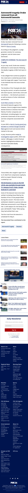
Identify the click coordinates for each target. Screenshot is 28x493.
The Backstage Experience (4, 431)
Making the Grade (16, 366)
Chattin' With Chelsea (5, 409)
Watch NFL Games (5, 454)
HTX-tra (15, 451)
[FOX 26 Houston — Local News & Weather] (5, 2)
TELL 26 (2, 350)
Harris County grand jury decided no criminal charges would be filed (13, 126)
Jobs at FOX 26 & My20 (18, 436)
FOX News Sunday (17, 357)
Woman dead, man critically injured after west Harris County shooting (9, 240)
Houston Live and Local (4, 418)
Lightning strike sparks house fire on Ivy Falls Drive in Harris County (10, 252)
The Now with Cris (5, 427)
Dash (14, 392)
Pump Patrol (3, 396)
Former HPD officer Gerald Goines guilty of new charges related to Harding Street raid (16, 288)
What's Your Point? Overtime (5, 412)
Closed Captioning (17, 446)
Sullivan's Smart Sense (17, 359)
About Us (15, 424)
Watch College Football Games (6, 456)
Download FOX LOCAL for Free (12, 270)
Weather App (4, 394)
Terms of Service (15, 337)
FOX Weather (4, 398)
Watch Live (22, 2)
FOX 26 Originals (17, 401)
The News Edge (4, 407)
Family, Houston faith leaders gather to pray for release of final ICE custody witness (17, 294)
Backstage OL (4, 429)
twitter (13, 478)
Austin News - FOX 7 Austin (5, 369)
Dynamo (15, 390)
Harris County (11, 46)
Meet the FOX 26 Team (16, 428)
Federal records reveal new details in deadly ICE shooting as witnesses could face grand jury (10, 263)
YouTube (3, 354)
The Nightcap (4, 405)
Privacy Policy (15, 336)
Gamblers (15, 394)
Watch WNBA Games (5, 470)
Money (14, 356)
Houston (18, 226)
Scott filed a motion (7, 103)
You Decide (15, 354)
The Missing (15, 414)
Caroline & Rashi (16, 403)
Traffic (2, 393)
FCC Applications (16, 447)
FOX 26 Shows (5, 401)
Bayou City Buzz (4, 416)
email (18, 478)
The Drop (3, 425)
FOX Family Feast (16, 379)
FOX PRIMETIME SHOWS (4, 434)
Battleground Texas (5, 420)
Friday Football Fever (17, 395)
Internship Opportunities (16, 438)
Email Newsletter (16, 434)
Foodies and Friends (17, 411)
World (14, 353)
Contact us (15, 425)
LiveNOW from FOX (5, 353)
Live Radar (3, 384)
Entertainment (5, 424)
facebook (10, 478)
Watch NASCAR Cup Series (5, 461)
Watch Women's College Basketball (5, 468)
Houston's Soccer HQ (17, 415)
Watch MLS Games (5, 471)
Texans (14, 386)
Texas (14, 350)
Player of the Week (17, 397)
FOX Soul (3, 356)
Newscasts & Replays (5, 351)
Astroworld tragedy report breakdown (9, 163)
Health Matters (16, 370)
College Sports (16, 389)
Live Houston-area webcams (5, 387)
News (3, 230)
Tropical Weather (4, 389)
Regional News (5, 364)
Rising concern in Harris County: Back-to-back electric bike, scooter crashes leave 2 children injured (9, 258)
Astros (14, 384)
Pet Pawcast (15, 412)
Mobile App (15, 440)
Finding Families (16, 369)
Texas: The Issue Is (5, 414)
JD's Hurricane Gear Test (5, 391)
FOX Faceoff (15, 407)
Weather (3, 383)
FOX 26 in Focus (16, 406)
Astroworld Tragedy (19, 19)
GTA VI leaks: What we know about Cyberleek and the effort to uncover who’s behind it (10, 246)
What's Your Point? (5, 410)
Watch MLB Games (5, 458)
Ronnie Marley (5, 19)
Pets (14, 372)
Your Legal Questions (17, 377)
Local (14, 348)
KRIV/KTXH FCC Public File (17, 444)
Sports (15, 383)
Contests (3, 436)
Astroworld (4, 44)
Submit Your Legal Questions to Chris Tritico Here (17, 375)
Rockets (14, 387)
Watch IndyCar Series (5, 463)
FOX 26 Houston (12, 19)
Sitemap (14, 361)
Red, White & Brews (17, 404)
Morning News (17, 364)
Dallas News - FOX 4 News (5, 367)
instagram (15, 478)
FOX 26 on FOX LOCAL (6, 348)
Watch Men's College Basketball (5, 465)
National (15, 351)
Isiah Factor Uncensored (3, 403)
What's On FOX (16, 433)
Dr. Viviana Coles (16, 367)
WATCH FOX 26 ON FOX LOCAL (17, 431)
